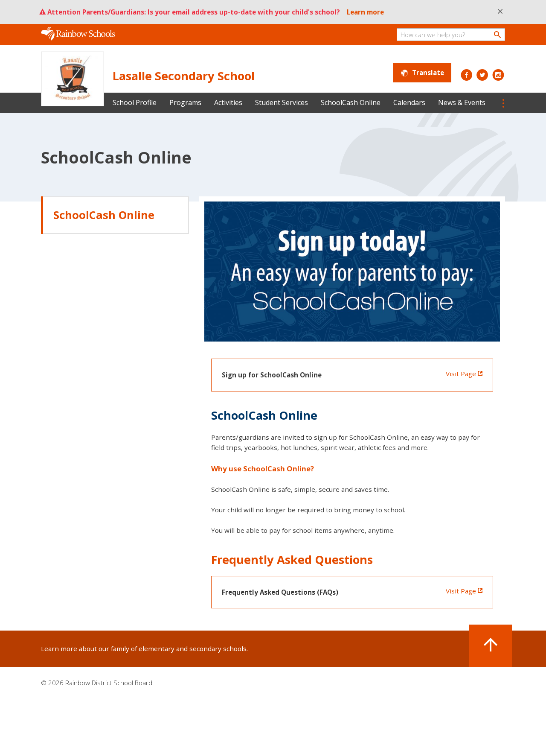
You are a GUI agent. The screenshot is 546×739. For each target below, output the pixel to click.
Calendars (409, 102)
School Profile (135, 102)
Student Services (281, 102)
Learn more (365, 12)
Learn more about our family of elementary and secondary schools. (144, 648)
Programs (185, 102)
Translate (428, 72)
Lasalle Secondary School (184, 76)
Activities (228, 102)
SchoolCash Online (350, 102)
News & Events (461, 102)
